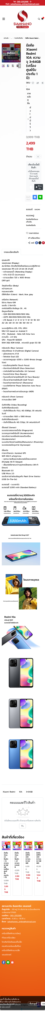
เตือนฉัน (40, 187)
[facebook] (4, 962)
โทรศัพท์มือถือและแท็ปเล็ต (32, 220)
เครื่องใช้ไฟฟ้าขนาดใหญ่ (11, 933)
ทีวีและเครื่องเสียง (8, 937)
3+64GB (29, 791)
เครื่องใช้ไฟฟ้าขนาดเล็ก (11, 950)
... (11, 38)
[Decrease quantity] (35, 156)
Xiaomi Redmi (9, 791)
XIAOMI (37, 209)
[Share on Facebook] (36, 242)
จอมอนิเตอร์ (6, 954)
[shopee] (12, 962)
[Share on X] (40, 242)
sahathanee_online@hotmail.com (24, 3)
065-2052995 (22, 1)
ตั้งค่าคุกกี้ (33, 1004)
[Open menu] (3, 18)
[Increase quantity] (40, 156)
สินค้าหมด (28, 198)
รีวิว (22, 826)
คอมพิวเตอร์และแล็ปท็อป (11, 946)
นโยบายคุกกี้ (6, 1007)
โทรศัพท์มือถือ (19, 38)
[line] (8, 962)
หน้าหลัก (6, 38)
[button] (39, 19)
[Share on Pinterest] (43, 242)
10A (20, 791)
